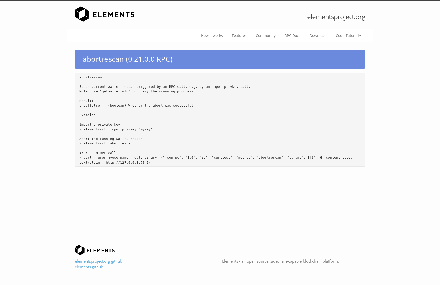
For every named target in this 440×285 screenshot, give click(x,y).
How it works (212, 35)
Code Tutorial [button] (347, 35)
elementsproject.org (336, 16)
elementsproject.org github (98, 261)
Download (318, 35)
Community (266, 35)
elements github (89, 266)
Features (239, 35)
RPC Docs (292, 35)
